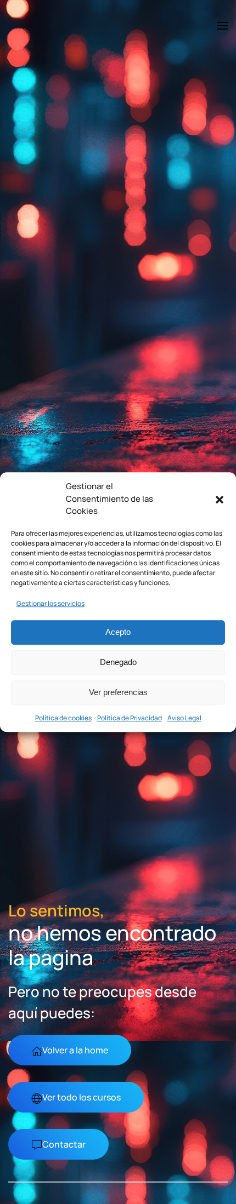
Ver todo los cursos (81, 1097)
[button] (219, 499)
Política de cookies (63, 718)
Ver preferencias (118, 692)
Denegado (118, 662)
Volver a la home (75, 1050)
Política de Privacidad (129, 718)
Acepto (118, 632)
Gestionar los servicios (50, 603)
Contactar (64, 1144)
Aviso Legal (184, 718)
